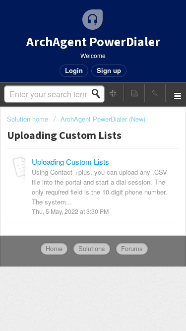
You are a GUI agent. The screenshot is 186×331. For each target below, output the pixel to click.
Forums (132, 248)
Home (54, 248)
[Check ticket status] (134, 93)
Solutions (91, 248)
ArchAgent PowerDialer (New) (103, 119)
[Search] (98, 94)
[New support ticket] (113, 93)
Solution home (28, 119)
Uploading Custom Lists (70, 161)
